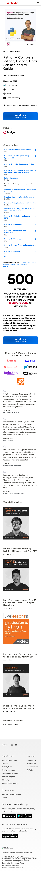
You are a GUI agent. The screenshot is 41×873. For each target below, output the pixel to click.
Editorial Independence (10, 865)
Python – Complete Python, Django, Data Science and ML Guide (19, 264)
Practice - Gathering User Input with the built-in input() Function (19, 210)
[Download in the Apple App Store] (9, 817)
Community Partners (10, 773)
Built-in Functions (11, 179)
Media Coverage (8, 770)
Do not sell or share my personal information (17, 853)
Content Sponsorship (10, 783)
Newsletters (31, 763)
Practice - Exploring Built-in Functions (19, 198)
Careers (5, 763)
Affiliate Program (8, 776)
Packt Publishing (13, 98)
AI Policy (30, 770)
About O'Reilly (8, 756)
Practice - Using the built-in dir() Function (20, 204)
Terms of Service (7, 863)
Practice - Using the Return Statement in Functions (20, 191)
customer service (19, 302)
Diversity (5, 780)
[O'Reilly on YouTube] (16, 745)
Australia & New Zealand (11, 794)
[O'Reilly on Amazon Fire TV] (10, 838)
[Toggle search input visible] (38, 2)
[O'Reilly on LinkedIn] (12, 745)
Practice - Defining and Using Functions (19, 185)
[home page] (12, 2)
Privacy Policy (32, 767)
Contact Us (31, 760)
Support (31, 756)
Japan (4, 797)
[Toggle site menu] (2, 2)
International (8, 790)
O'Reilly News (7, 767)
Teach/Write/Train (9, 760)
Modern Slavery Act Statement (12, 868)
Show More (8, 257)
